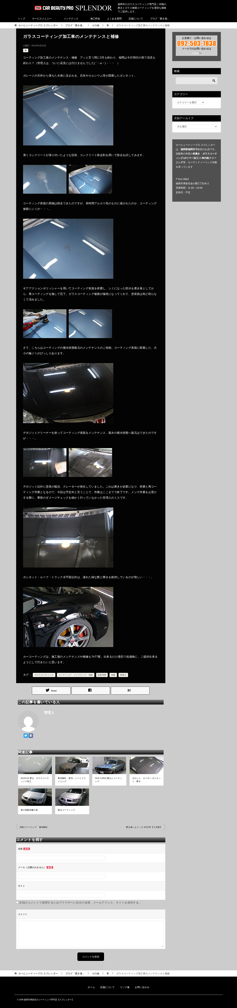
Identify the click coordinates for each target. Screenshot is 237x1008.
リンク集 (125, 987)
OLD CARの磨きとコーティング (108, 780)
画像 (113, 675)
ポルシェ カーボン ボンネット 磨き (146, 780)
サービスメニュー (42, 18)
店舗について (136, 18)
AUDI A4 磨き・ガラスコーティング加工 (35, 780)
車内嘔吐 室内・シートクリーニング (72, 780)
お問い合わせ (142, 987)
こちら (195, 53)
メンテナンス (71, 18)
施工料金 (95, 18)
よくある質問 (114, 18)
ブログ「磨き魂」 (160, 18)
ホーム (91, 987)
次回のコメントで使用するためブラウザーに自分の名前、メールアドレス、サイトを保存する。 (80, 902)
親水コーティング (66, 810)
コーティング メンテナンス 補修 (75, 675)
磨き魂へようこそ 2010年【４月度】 (144, 827)
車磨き (123, 675)
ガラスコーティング (44, 675)
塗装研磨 (102, 675)
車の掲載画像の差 (29, 810)
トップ (21, 18)
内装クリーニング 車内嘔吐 (34, 827)
